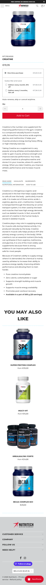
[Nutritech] (23, 5)
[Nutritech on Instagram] (25, 558)
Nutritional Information (13, 185)
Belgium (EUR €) (22, 571)
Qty (3, 104)
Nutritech (13, 577)
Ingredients (30, 181)
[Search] (37, 5)
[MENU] (1, 5)
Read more (6, 181)
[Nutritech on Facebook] (21, 558)
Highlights (18, 181)
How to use (31, 185)
